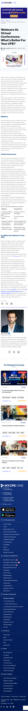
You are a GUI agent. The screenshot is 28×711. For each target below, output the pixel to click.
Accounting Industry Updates (10, 683)
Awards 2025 (6, 645)
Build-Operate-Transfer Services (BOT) (14, 606)
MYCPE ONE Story (7, 652)
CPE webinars (16, 256)
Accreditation (6, 544)
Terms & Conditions (5, 696)
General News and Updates (10, 678)
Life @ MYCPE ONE (8, 657)
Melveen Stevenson (6, 422)
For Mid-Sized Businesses (11, 603)
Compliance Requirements (9, 537)
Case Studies (6, 634)
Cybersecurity (6, 583)
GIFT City (5, 627)
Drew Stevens (5, 457)
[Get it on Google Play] (14, 515)
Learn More (5, 401)
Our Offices (6, 655)
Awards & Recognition (8, 670)
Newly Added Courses (8, 529)
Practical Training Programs (9, 531)
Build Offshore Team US (9, 559)
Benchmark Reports (8, 685)
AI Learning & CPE (7, 542)
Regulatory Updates (8, 680)
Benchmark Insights (8, 688)
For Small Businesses (9, 601)
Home (2, 20)
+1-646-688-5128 (7, 494)
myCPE (14, 289)
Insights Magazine (7, 691)
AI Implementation (7, 585)
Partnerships (6, 570)
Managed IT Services (8, 588)
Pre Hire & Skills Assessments (10, 580)
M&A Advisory (6, 590)
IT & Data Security (7, 662)
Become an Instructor (8, 552)
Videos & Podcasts (7, 640)
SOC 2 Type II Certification (9, 665)
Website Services (7, 578)
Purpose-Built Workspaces (9, 609)
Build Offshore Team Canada (10, 562)
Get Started (14, 16)
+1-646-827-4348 (7, 499)
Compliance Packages (8, 539)
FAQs (4, 642)
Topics (5, 526)
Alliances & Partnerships (9, 668)
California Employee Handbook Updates (13, 425)
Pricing (5, 547)
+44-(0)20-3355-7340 (8, 500)
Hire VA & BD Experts (8, 611)
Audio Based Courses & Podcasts (11, 534)
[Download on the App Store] (14, 509)
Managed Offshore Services (10, 567)
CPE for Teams (6, 572)
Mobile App (6, 549)
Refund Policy (22, 696)
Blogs (7, 20)
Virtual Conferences (6, 293)
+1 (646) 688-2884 (7, 489)
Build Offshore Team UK (9, 565)
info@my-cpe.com (7, 504)
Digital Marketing (7, 575)
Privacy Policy (14, 696)
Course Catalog (7, 524)
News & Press (6, 660)
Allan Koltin (4, 387)
